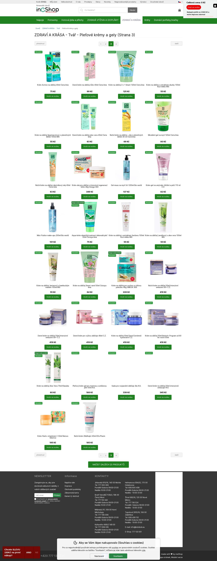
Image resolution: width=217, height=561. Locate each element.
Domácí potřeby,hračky (166, 20)
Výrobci (143, 2)
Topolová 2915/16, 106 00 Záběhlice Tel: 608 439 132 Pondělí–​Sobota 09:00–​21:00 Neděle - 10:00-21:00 (137, 517)
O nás (78, 2)
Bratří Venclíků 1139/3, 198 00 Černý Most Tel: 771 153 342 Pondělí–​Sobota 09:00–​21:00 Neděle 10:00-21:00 (107, 500)
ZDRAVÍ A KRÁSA (48, 28)
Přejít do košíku (194, 7)
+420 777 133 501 (52, 555)
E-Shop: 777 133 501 (133, 532)
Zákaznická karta (72, 493)
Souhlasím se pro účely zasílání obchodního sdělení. (47, 501)
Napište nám (70, 483)
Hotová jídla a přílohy (72, 20)
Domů (38, 28)
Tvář (58, 28)
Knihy (147, 20)
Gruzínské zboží (157, 2)
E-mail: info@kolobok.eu (135, 527)
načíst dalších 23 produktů (108, 464)
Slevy (98, 2)
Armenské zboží (43, 6)
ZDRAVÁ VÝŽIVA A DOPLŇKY (103, 20)
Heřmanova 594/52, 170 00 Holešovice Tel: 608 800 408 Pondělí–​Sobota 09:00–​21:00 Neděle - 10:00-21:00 (137, 488)
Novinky (107, 2)
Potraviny (53, 20)
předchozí (40, 44)
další (176, 44)
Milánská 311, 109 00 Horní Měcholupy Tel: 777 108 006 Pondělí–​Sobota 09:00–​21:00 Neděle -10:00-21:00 (107, 515)
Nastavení (99, 556)
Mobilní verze (177, 557)
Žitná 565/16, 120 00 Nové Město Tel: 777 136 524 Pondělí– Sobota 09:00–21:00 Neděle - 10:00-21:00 (137, 502)
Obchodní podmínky (73, 489)
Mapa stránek (164, 557)
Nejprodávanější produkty (125, 2)
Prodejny (88, 2)
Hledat (132, 10)
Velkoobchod (66, 2)
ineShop (179, 554)
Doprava (68, 486)
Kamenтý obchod (72, 496)
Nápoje (40, 20)
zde (143, 550)
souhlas (115, 547)
